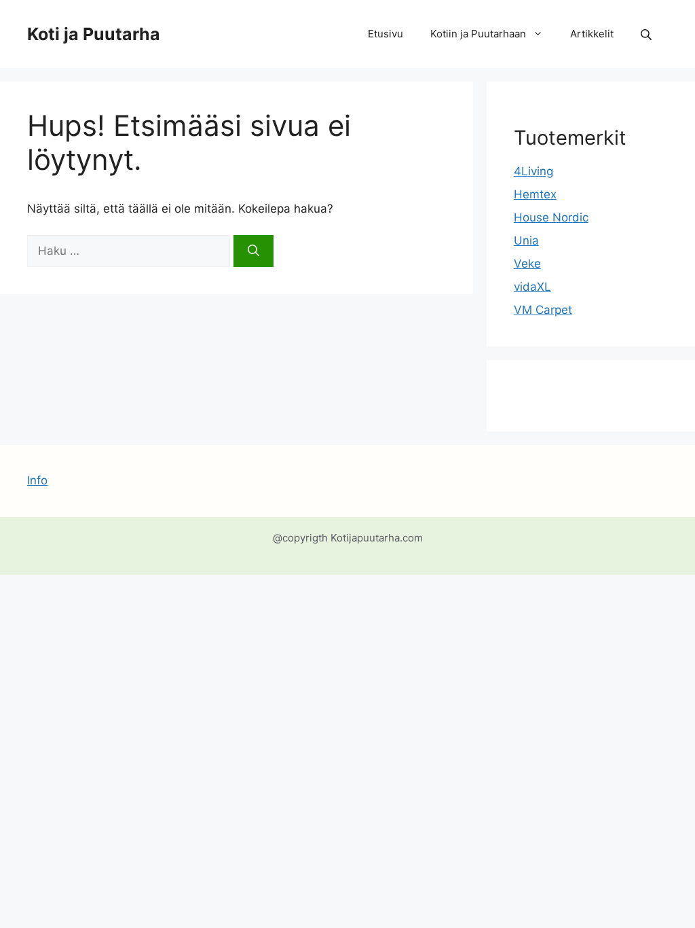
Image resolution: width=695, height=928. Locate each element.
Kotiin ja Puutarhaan (478, 33)
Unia (526, 240)
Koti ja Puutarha (93, 34)
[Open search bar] (647, 34)
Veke (527, 263)
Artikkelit (592, 33)
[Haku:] (130, 250)
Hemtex (535, 194)
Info (37, 480)
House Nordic (551, 217)
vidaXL (532, 286)
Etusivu (385, 33)
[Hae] (253, 251)
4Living (533, 171)
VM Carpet (543, 310)
